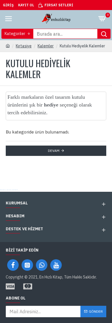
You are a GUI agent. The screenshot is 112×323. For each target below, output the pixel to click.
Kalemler (46, 46)
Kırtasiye (24, 46)
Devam (53, 150)
